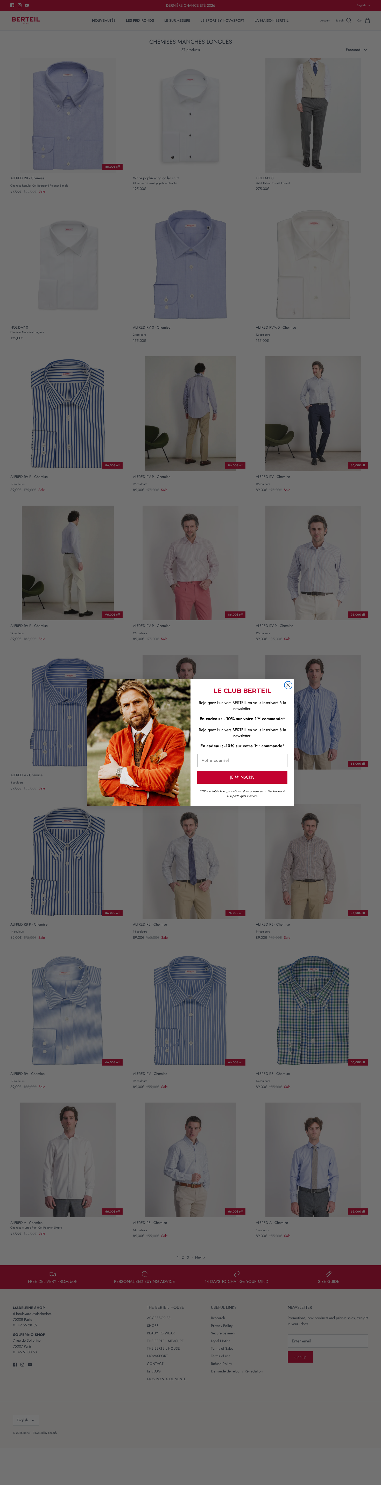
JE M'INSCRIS (242, 777)
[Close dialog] (288, 685)
